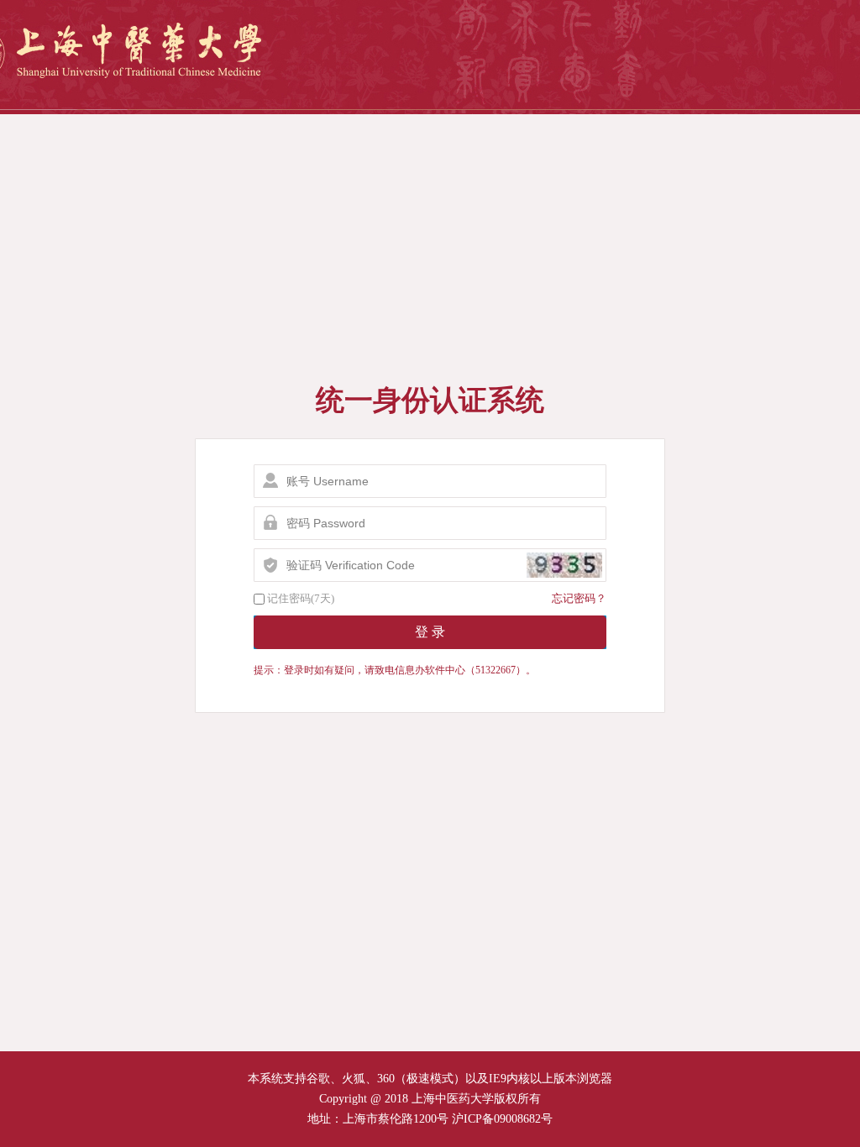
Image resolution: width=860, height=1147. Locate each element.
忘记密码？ (579, 598)
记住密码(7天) (300, 598)
